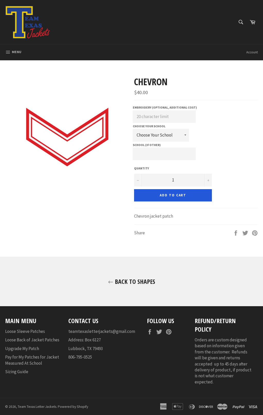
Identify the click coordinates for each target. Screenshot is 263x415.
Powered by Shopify (73, 406)
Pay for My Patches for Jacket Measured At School (32, 360)
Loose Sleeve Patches (25, 331)
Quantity (141, 168)
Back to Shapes (134, 281)
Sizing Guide (16, 371)
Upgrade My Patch (22, 348)
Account (252, 52)
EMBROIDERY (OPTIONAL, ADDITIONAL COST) (165, 107)
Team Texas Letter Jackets (37, 406)
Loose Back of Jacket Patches (32, 340)
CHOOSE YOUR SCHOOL (149, 126)
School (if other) (147, 145)
